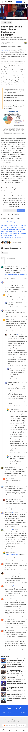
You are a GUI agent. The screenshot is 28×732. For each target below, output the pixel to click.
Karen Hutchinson (9, 310)
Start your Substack (10, 725)
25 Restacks (19, 242)
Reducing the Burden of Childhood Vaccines (16, 699)
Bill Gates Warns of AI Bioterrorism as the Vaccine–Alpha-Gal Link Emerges (16, 659)
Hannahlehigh (8, 467)
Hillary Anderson (12, 334)
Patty (7, 478)
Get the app (21, 725)
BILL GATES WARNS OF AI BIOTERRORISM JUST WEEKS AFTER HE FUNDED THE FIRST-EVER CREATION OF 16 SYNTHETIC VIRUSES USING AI (16, 665)
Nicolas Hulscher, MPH (18, 662)
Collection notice (16, 721)
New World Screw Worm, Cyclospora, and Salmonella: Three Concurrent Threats (17, 682)
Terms (9, 721)
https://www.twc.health (12, 554)
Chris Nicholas (8, 486)
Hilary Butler (7, 266)
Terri (7, 295)
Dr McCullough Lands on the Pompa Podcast (15, 688)
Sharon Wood (9, 499)
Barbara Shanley (8, 586)
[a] (3, 660)
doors (5, 630)
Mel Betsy (7, 599)
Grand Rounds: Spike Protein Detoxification (15, 676)
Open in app (7, 22)
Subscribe (19, 2)
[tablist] (7, 252)
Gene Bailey (4, 50)
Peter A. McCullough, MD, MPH (8, 42)
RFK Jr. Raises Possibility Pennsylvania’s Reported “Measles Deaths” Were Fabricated (17, 671)
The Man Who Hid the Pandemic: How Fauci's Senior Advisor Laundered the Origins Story (16, 693)
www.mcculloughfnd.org (8, 222)
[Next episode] (5, 18)
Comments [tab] (4, 253)
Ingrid (7, 319)
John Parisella (7, 563)
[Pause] (1, 18)
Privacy (23, 720)
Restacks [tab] (11, 253)
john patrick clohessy (9, 573)
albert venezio (8, 512)
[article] (14, 660)
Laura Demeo (7, 530)
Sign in (25, 2)
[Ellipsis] (26, 266)
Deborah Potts (8, 282)
